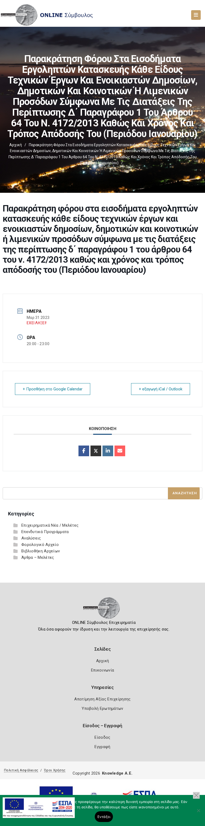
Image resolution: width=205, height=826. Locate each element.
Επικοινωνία (102, 670)
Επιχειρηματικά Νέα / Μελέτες (49, 525)
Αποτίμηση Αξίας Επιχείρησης (102, 699)
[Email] (120, 451)
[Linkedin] (107, 451)
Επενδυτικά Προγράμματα (45, 531)
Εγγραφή (102, 746)
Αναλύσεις (31, 538)
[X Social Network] (95, 451)
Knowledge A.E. (117, 773)
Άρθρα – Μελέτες (37, 557)
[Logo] (102, 609)
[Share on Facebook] (83, 451)
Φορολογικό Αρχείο (40, 544)
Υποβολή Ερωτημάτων (102, 708)
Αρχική (15, 145)
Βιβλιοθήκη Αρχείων (40, 551)
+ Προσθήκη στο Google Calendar (52, 389)
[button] (196, 795)
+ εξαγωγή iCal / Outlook (160, 389)
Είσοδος (102, 737)
